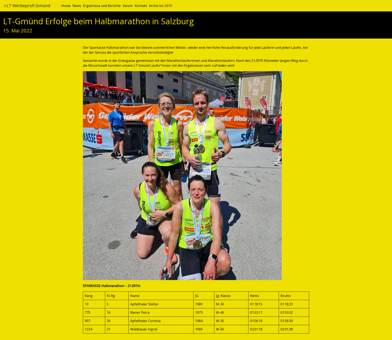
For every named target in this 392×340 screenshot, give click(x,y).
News (76, 5)
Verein (128, 5)
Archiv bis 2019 (160, 5)
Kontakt (141, 5)
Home (65, 5)
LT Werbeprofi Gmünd (28, 5)
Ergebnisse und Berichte (102, 5)
